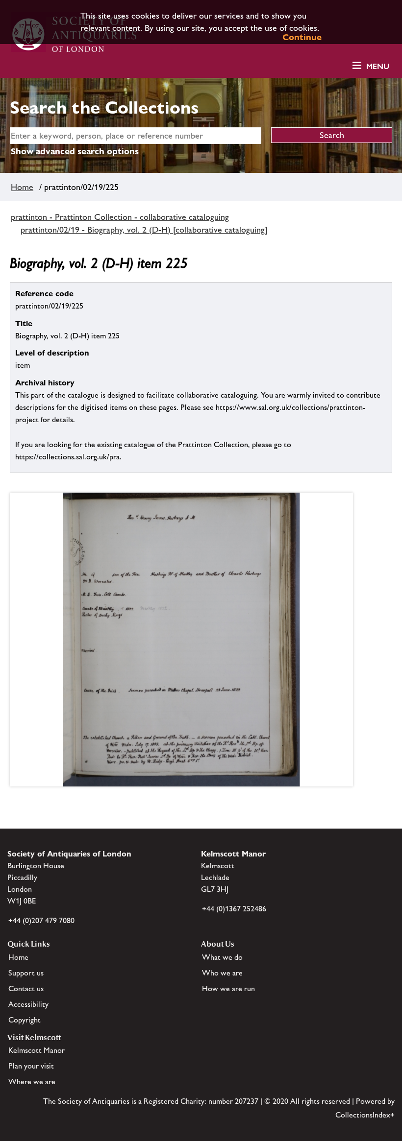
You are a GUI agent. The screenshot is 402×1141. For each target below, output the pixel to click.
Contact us (26, 988)
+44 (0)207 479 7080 (41, 920)
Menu (377, 66)
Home (22, 187)
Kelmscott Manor (36, 1050)
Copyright (24, 1019)
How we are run (228, 988)
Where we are (31, 1081)
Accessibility (28, 1004)
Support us (26, 972)
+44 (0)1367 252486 (234, 908)
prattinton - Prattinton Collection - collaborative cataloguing (120, 217)
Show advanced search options (75, 151)
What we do (222, 957)
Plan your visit (31, 1065)
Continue (302, 37)
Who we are (222, 972)
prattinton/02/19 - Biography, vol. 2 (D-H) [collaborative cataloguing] (144, 230)
